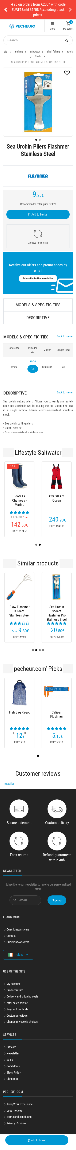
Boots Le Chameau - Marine (19, 500)
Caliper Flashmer (56, 714)
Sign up (56, 900)
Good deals (13, 1066)
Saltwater (35, 51)
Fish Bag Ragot (19, 712)
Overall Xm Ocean (56, 498)
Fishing (19, 51)
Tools (70, 51)
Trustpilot (8, 783)
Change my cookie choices (22, 1021)
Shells (38, 56)
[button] (5, 9)
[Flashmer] (38, 176)
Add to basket (39, 214)
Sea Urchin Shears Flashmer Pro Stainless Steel (56, 611)
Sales (10, 1059)
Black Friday (14, 1072)
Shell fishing (53, 51)
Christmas (12, 1078)
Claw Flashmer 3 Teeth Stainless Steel (19, 611)
